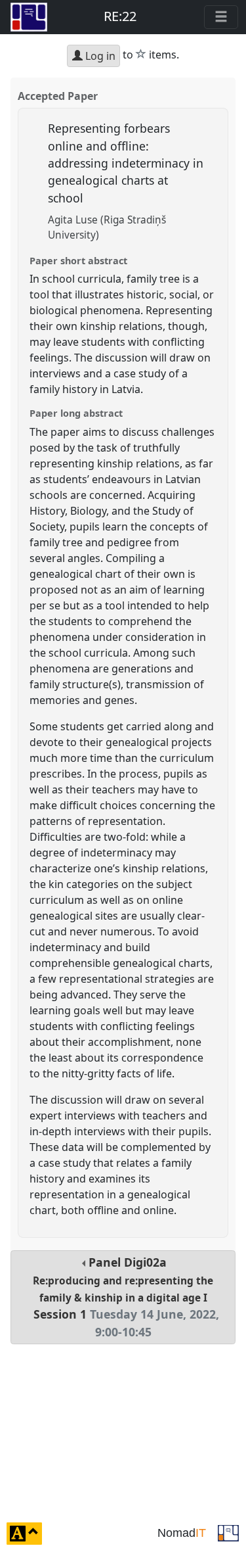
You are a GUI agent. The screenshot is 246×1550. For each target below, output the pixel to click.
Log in (99, 56)
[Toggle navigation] (221, 17)
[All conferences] (228, 1532)
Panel (126, 1297)
